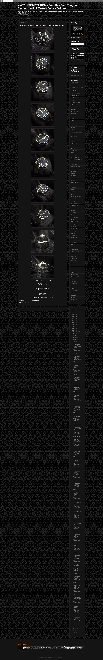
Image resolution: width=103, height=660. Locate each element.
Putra (26, 644)
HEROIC (72, 189)
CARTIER (73, 125)
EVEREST (73, 150)
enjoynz (55, 657)
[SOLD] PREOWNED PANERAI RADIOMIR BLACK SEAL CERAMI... (76, 578)
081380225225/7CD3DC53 (47, 297)
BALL (72, 100)
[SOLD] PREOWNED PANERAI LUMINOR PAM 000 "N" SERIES (77, 379)
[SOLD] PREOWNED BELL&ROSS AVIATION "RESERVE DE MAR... (77, 563)
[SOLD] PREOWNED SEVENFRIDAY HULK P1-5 (77, 351)
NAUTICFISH (73, 221)
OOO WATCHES (74, 228)
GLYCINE (73, 171)
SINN (72, 265)
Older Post (63, 309)
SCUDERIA (73, 258)
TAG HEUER (73, 276)
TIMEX (72, 279)
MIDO (72, 214)
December (75, 331)
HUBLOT (73, 191)
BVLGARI (73, 120)
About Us (40, 18)
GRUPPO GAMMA (75, 178)
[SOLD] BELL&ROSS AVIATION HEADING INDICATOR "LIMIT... (76, 364)
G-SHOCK (73, 164)
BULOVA (72, 118)
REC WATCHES (74, 249)
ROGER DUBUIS (74, 253)
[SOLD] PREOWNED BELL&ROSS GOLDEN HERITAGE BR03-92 (76, 585)
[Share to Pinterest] (38, 300)
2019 (73, 322)
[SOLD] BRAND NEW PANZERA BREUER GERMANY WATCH (77, 571)
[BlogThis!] (34, 300)
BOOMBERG (73, 109)
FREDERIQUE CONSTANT (77, 159)
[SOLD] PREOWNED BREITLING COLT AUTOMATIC (76, 556)
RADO (72, 244)
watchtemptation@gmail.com (27, 15)
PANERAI (73, 235)
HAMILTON (73, 182)
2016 (73, 328)
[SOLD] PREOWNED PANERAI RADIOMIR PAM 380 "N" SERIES (76, 386)
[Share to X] (35, 300)
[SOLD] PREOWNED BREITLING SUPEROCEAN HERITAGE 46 (77, 517)
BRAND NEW (73, 111)
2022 (73, 316)
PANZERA (73, 237)
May (74, 625)
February (75, 630)
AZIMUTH (73, 97)
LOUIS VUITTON (74, 208)
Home (20, 18)
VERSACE (73, 290)
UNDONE (73, 288)
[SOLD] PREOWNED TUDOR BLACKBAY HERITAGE (76, 612)
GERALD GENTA (74, 166)
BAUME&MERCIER (75, 102)
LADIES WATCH (74, 203)
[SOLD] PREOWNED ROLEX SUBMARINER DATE (77, 372)
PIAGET (72, 242)
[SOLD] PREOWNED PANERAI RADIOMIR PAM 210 (76, 459)
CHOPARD (73, 129)
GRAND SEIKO (74, 175)
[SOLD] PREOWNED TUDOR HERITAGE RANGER (76, 394)
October (75, 335)
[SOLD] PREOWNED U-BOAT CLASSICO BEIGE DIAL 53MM (77, 604)
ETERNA (72, 148)
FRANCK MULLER (75, 157)
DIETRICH (73, 143)
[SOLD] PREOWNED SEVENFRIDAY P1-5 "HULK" (77, 598)
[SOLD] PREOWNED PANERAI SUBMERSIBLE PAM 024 (77, 345)
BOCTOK (73, 106)
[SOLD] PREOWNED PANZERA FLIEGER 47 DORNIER (76, 529)
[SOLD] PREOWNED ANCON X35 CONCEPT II (76, 414)
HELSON (73, 185)
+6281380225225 (29, 13)
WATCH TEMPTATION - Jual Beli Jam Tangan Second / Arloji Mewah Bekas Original (47, 7)
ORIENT (72, 231)
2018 (73, 324)
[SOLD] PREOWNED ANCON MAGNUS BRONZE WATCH (76, 492)
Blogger (64, 657)
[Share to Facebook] (36, 300)
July (74, 341)
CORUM (72, 139)
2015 (73, 330)
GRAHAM (73, 173)
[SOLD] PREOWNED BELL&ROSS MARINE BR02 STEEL (77, 550)
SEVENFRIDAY (74, 263)
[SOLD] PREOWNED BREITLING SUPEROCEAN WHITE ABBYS (77, 357)
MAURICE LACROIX (75, 212)
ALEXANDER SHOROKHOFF (77, 87)
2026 (73, 309)
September (75, 337)
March (74, 628)
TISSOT (72, 281)
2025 (73, 311)
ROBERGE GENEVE (75, 251)
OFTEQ (72, 224)
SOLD (28, 302)
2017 (73, 326)
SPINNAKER (73, 270)
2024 (73, 313)
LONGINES (73, 205)
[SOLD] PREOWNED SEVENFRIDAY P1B (77, 445)
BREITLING (24, 302)
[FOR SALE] (73, 82)
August (75, 339)
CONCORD (73, 136)
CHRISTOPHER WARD (76, 132)
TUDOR (72, 283)
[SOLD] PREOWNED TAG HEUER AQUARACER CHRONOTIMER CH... (77, 407)
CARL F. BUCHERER (75, 123)
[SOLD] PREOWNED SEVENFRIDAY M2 (77, 478)
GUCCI (72, 180)
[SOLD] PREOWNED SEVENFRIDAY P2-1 (77, 433)
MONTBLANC (74, 217)
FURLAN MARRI (74, 162)
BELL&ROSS (73, 104)
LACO (72, 201)
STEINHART (73, 274)
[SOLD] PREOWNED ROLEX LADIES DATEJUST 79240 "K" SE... (77, 401)
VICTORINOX (74, 292)
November (75, 333)
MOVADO (73, 219)
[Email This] (32, 300)
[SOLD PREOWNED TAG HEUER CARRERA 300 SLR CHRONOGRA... (77, 509)
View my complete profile (23, 651)
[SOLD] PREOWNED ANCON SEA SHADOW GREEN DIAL (76, 618)
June (74, 623)
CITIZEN (72, 134)
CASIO (72, 127)
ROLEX (72, 256)
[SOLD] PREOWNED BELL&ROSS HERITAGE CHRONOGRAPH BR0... (77, 484)
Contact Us (48, 18)
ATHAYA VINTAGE (75, 93)
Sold (34, 18)
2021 (73, 318)
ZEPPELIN (73, 299)
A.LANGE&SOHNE (75, 85)
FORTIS (72, 155)
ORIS (72, 233)
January (75, 632)
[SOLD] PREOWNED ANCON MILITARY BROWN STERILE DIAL (77, 421)
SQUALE (72, 272)
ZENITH (72, 297)
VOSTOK (73, 295)
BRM (72, 116)
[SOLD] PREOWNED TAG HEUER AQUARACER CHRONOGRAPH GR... (77, 451)
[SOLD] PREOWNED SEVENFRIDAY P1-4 (77, 522)
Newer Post (22, 309)
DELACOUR (73, 141)
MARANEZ (73, 210)
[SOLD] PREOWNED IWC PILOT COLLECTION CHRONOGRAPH (77, 500)
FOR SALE (27, 18)
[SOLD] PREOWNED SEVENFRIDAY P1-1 (77, 427)
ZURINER (73, 302)
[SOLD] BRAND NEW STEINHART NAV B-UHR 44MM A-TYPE (77, 439)
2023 (73, 314)
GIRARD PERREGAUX (76, 168)
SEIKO (72, 260)
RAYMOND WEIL (74, 247)
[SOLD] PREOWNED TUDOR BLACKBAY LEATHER (76, 535)
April (74, 626)
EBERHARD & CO (75, 145)
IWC (71, 194)
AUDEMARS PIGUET (75, 95)
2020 (73, 320)
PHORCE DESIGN (75, 240)
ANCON (72, 90)
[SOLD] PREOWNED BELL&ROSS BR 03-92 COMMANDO (76, 472)
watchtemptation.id (24, 14)
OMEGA (72, 226)
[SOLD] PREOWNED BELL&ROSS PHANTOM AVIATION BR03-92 (76, 542)
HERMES (73, 187)
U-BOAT (72, 286)
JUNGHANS (73, 198)
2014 (73, 635)
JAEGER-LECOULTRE (76, 196)
